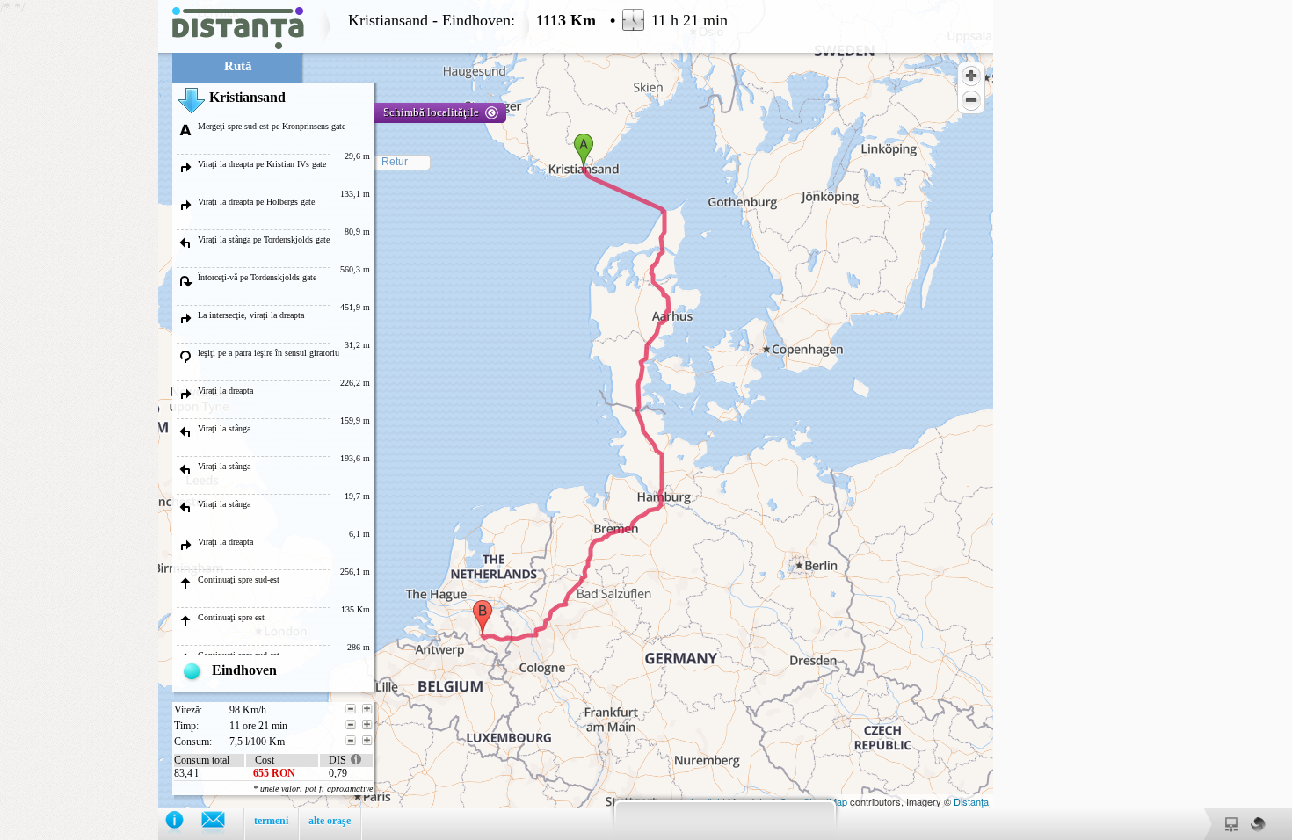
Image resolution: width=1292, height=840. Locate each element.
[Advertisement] (79, 263)
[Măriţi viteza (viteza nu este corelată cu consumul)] (367, 709)
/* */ (364, 420)
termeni (271, 821)
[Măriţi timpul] (367, 725)
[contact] (222, 823)
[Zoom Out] (971, 100)
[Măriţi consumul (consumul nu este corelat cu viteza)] (367, 740)
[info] (183, 823)
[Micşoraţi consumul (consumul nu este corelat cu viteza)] (350, 740)
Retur (394, 162)
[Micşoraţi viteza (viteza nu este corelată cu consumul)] (350, 709)
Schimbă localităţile (431, 112)
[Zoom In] (971, 75)
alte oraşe (329, 821)
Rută (238, 66)
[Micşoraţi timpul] (350, 725)
